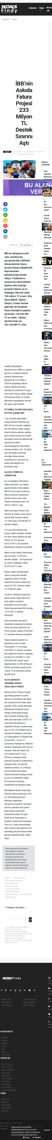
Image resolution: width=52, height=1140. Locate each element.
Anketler (4, 1102)
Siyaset (4, 1043)
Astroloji (4, 1111)
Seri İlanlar (5, 1084)
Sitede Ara (5, 1099)
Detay (26, 1137)
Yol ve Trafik (6, 1067)
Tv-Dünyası (6, 1055)
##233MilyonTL (26, 894)
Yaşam (14, 19)
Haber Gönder (29, 1005)
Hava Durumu (7, 1064)
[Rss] (26, 990)
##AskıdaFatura (18, 878)
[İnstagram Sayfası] (12, 990)
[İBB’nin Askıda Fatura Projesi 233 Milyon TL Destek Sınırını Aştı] (19, 169)
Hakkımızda (6, 999)
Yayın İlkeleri (6, 1002)
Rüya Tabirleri (6, 1108)
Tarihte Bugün (7, 1078)
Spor (3, 1049)
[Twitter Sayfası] (7, 990)
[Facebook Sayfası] (2, 990)
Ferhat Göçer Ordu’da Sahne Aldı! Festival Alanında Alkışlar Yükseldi (47, 226)
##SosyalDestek (11, 883)
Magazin (5, 1040)
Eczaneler (5, 1073)
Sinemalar (5, 1081)
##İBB (7, 878)
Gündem (33, 8)
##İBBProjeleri (11, 897)
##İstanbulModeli (12, 892)
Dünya (4, 1046)
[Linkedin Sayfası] (21, 990)
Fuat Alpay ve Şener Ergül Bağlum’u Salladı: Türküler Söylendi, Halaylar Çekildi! (48, 370)
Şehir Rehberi (6, 1087)
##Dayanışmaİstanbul (14, 881)
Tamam (37, 1137)
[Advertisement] (26, 51)
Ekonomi (5, 1052)
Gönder (31, 920)
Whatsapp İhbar (29, 1002)
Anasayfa (6, 19)
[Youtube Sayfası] (16, 990)
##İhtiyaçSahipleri (12, 889)
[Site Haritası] (31, 990)
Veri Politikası (6, 1005)
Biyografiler (6, 1105)
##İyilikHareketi (11, 894)
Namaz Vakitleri (7, 1070)
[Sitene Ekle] (35, 990)
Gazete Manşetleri (8, 1090)
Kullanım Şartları (30, 999)
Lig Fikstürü (6, 1076)
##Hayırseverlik (11, 886)
